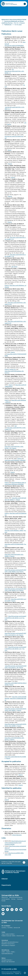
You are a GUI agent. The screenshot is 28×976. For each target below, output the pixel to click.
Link (25, 122)
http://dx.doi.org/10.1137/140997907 (14, 136)
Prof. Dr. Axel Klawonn (11, 4)
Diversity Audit (20, 935)
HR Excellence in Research (8, 945)
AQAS (12, 952)
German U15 (17, 927)
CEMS (3, 952)
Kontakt (3, 900)
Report (9, 150)
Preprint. (10, 164)
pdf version (14, 266)
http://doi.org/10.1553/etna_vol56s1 (14, 530)
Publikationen (8, 24)
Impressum (20, 899)
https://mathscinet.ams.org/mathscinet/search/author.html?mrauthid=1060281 (15, 842)
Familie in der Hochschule (8, 961)
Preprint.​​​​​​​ (21, 667)
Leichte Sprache (6, 899)
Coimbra (4, 927)
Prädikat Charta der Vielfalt (8, 935)
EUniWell (10, 927)
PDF (16, 426)
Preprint (9, 124)
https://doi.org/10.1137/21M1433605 (14, 544)
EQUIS (8, 952)
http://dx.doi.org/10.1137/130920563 (14, 45)
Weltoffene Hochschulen (8, 943)
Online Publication (17, 835)
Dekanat (5, 879)
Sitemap (13, 899)
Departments (6, 885)
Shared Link (12, 369)
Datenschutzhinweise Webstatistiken (11, 972)
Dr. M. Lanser (18, 24)
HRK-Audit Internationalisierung (10, 942)
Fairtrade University (6, 960)
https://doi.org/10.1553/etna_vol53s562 (15, 460)
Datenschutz (5, 897)
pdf (13, 69)
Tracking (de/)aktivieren (8, 973)
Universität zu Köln (11, 3)
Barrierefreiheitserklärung (15, 897)
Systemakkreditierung (7, 953)
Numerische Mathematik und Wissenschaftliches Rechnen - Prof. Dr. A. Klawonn (13, 22)
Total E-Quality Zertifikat (8, 934)
